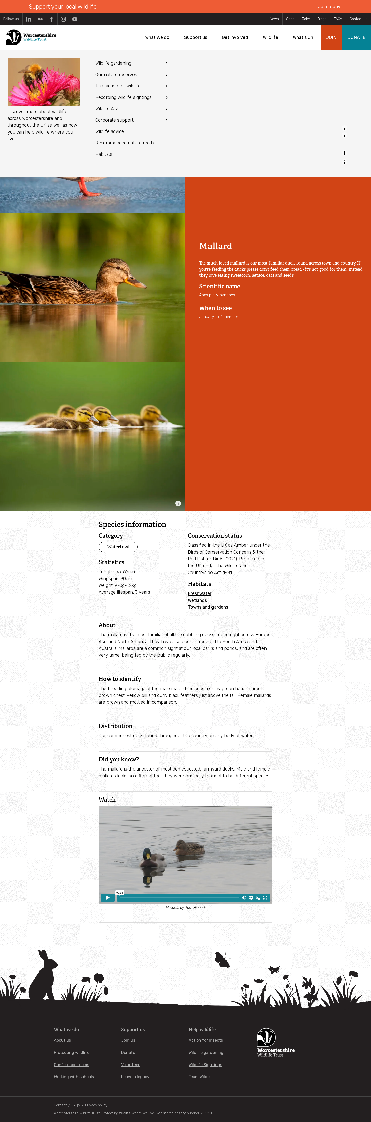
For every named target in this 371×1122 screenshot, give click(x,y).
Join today (329, 6)
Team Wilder (200, 1076)
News (274, 19)
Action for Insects (206, 1040)
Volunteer (130, 1064)
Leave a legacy (135, 1076)
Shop (290, 19)
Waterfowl (118, 547)
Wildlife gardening (206, 1052)
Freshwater (199, 593)
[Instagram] (63, 19)
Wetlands (197, 600)
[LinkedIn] (28, 19)
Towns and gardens (208, 607)
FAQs (338, 19)
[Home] (31, 37)
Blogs (322, 19)
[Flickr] (40, 19)
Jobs (306, 19)
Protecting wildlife (71, 1052)
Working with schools (74, 1076)
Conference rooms (71, 1064)
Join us (128, 1040)
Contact (60, 1105)
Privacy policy (96, 1105)
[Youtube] (75, 19)
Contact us (358, 19)
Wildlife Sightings (205, 1064)
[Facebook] (51, 19)
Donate (128, 1052)
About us (62, 1040)
